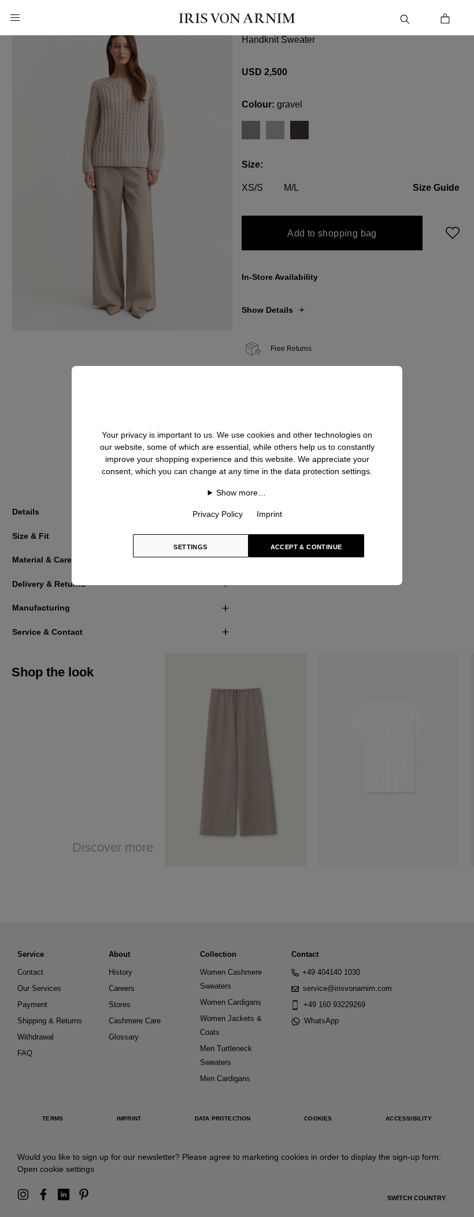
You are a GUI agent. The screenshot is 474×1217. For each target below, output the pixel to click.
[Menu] (15, 18)
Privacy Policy (217, 514)
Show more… (241, 492)
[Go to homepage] (237, 18)
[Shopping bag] (445, 17)
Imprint (269, 514)
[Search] (404, 17)
